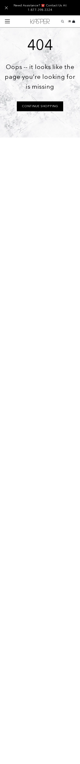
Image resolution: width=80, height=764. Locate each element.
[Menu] (5, 21)
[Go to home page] (40, 21)
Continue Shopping (40, 106)
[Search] (62, 21)
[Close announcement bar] (6, 8)
